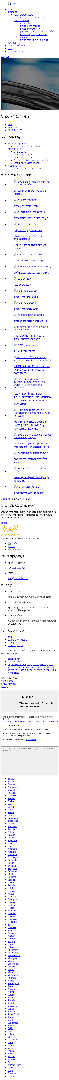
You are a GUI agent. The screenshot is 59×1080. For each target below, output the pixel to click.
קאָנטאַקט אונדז (15, 51)
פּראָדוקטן (12, 12)
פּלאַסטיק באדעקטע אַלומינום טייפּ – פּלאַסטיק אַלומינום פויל (31, 445)
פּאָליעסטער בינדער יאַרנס (29, 260)
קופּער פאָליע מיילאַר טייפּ (29, 492)
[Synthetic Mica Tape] (25, 302)
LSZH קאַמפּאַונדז (24, 351)
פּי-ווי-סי (25, 667)
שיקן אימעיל (7, 681)
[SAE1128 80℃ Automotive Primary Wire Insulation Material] (32, 360)
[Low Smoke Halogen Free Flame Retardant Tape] (32, 329)
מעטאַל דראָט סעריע (30, 26)
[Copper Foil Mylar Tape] (27, 486)
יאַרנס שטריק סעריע (30, 28)
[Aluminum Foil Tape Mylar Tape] (31, 453)
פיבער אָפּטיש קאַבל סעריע (33, 17)
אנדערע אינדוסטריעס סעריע (34, 40)
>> (21, 498)
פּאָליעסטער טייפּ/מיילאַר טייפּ (31, 218)
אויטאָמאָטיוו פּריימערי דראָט (44, 667)
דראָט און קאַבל (21, 20)
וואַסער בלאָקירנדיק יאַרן (28, 230)
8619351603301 (9, 683)
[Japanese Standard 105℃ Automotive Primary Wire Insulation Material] (32, 415)
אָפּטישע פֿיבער (22, 284)
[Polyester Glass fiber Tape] (29, 315)
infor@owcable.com (18, 578)
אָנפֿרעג (4, 523)
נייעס (10, 48)
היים (10, 9)
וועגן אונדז (12, 42)
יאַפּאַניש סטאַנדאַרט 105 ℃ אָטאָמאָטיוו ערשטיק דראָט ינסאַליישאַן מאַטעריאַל (30, 425)
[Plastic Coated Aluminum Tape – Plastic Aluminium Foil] (32, 437)
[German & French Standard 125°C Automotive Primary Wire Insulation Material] (32, 387)
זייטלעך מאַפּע (14, 658)
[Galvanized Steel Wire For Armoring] (32, 471)
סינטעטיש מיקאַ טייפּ (26, 206)
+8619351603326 (16, 567)
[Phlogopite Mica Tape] (25, 290)
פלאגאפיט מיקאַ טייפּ (26, 296)
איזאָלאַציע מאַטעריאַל (42, 664)
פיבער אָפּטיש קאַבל (23, 14)
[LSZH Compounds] (24, 345)
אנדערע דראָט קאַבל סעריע (33, 34)
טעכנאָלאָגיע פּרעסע (17, 45)
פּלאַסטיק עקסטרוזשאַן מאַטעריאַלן (37, 31)
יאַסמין (4, 686)
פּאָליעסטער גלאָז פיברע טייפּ (30, 321)
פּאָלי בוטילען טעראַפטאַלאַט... (31, 272)
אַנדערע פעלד (20, 37)
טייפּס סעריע (26, 23)
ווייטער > (27, 498)
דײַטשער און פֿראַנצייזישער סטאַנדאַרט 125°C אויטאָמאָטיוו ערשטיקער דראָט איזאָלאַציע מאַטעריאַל (32, 398)
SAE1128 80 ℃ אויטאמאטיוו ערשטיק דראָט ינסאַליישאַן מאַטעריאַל (32, 370)
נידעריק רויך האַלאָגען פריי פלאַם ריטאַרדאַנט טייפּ (29, 337)
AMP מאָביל (14, 661)
